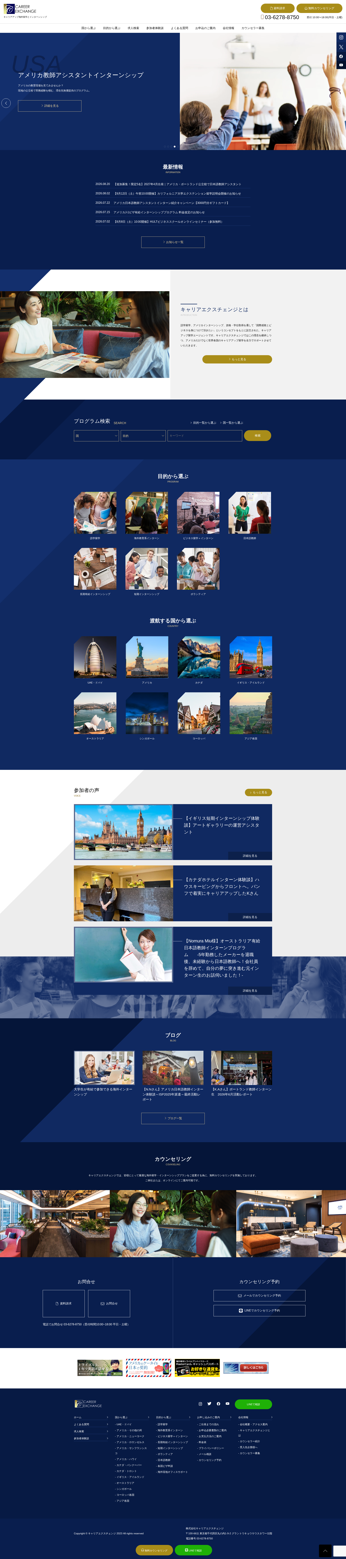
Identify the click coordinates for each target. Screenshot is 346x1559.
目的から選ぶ (111, 28)
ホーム (77, 1417)
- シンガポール (123, 1488)
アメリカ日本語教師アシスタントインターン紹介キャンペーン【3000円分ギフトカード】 (172, 202)
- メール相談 (204, 1454)
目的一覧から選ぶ (204, 422)
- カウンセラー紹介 (249, 1441)
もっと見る (239, 359)
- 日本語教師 (163, 1460)
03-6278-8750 (282, 17)
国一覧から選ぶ (233, 422)
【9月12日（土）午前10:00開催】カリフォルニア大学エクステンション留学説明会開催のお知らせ (177, 193)
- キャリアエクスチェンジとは (254, 1433)
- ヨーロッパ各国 (124, 1494)
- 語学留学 (162, 1424)
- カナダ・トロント (126, 1471)
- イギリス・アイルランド (129, 1477)
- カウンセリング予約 (209, 1460)
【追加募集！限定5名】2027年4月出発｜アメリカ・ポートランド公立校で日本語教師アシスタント (177, 184)
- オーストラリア (124, 1482)
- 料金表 (201, 1442)
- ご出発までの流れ (208, 1424)
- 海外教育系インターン (169, 1430)
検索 (258, 435)
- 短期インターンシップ (169, 1448)
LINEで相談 (253, 1404)
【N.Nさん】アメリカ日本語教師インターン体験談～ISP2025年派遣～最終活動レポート (173, 1094)
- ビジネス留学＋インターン (172, 1436)
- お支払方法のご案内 (209, 1436)
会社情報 (228, 28)
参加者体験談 (155, 28)
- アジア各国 (122, 1500)
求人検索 (133, 28)
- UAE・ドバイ (123, 1424)
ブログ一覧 (175, 1118)
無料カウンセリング (155, 1550)
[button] (4, 103)
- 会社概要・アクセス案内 (253, 1424)
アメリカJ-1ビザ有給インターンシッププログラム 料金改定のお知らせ (159, 212)
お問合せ (112, 1303)
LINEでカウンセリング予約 (262, 1310)
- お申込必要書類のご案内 (212, 1430)
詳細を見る (51, 100)
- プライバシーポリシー (210, 1448)
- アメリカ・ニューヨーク (129, 1436)
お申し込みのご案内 (208, 1417)
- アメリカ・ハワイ (126, 1459)
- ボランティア (164, 1454)
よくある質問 (179, 28)
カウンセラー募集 (253, 28)
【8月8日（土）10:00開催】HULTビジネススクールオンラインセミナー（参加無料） (169, 221)
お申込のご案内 (205, 28)
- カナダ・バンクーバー (128, 1465)
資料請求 (66, 1303)
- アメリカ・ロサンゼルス (129, 1442)
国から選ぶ (88, 28)
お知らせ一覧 (174, 242)
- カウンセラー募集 (249, 1453)
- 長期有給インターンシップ (172, 1442)
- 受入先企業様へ (248, 1447)
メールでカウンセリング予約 (262, 1295)
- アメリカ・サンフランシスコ (131, 1451)
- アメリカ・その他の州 (128, 1430)
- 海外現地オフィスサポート (172, 1471)
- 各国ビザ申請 (164, 1466)
